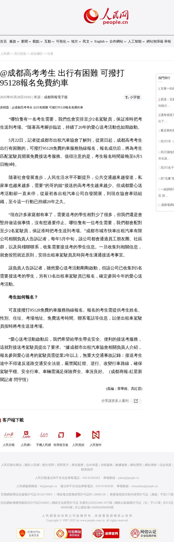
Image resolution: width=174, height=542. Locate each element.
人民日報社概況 (11, 465)
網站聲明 (136, 465)
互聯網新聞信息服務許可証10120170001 (27, 494)
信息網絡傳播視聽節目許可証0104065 (24, 502)
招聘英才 (63, 465)
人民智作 (96, 445)
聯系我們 (87, 469)
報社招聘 (48, 465)
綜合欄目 (37, 53)
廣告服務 (77, 465)
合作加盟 (92, 465)
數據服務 (121, 465)
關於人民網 (32, 465)
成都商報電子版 (56, 97)
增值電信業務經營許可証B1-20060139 (81, 494)
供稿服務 (107, 465)
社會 (50, 53)
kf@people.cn (48, 486)
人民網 (5, 53)
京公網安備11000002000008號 (94, 507)
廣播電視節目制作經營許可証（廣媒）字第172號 (142, 494)
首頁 (3, 41)
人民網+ (26, 445)
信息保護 (165, 465)
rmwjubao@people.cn (145, 486)
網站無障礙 (154, 41)
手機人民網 (43, 445)
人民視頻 (78, 445)
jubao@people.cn (128, 477)
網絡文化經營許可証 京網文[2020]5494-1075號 (82, 502)
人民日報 (9, 445)
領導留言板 (60, 445)
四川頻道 (20, 53)
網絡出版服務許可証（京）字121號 (138, 502)
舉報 (167, 41)
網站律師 (151, 465)
